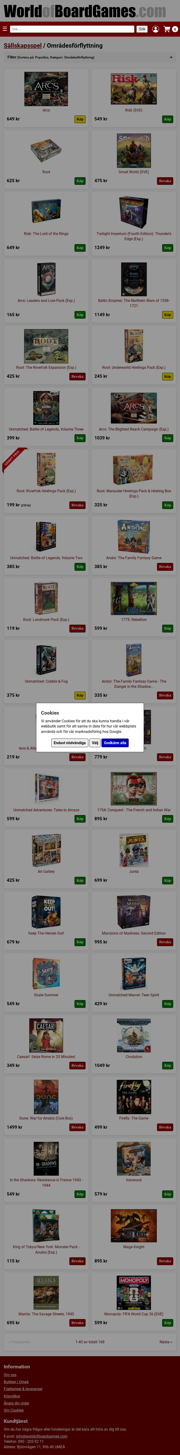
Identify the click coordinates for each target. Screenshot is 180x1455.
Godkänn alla (115, 743)
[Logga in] (155, 29)
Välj (95, 743)
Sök (142, 29)
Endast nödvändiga (70, 743)
